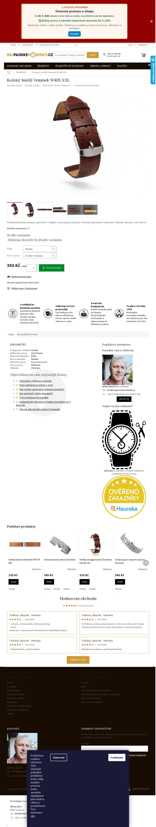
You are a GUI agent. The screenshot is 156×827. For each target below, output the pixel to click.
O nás (13, 45)
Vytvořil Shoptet (140, 788)
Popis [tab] (11, 334)
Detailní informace (17, 228)
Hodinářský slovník (27, 334)
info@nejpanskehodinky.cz (121, 390)
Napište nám (13, 690)
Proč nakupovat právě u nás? (36, 385)
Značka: (14, 85)
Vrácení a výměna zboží (19, 706)
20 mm (57, 588)
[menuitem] (19, 66)
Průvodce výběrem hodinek (35, 381)
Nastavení (58, 757)
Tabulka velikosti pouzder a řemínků (100, 694)
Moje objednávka (16, 694)
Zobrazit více (78, 660)
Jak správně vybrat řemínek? (36, 393)
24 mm (12, 588)
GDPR (10, 713)
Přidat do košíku (53, 267)
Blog (83, 686)
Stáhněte (108, 470)
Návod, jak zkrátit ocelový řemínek (40, 409)
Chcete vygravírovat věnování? (23, 282)
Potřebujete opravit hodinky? (96, 690)
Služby (84, 682)
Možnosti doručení (21, 276)
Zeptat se (124, 399)
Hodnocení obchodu (78, 598)
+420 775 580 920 (19, 775)
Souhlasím (117, 757)
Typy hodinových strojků (34, 397)
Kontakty (28, 45)
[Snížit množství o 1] (37, 269)
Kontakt (74, 34)
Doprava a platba (49, 45)
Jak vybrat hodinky (91, 698)
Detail (13, 581)
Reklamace (12, 702)
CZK (130, 45)
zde (33, 816)
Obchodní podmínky (18, 709)
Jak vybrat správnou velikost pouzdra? (42, 389)
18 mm (47, 588)
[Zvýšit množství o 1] (37, 266)
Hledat (92, 55)
